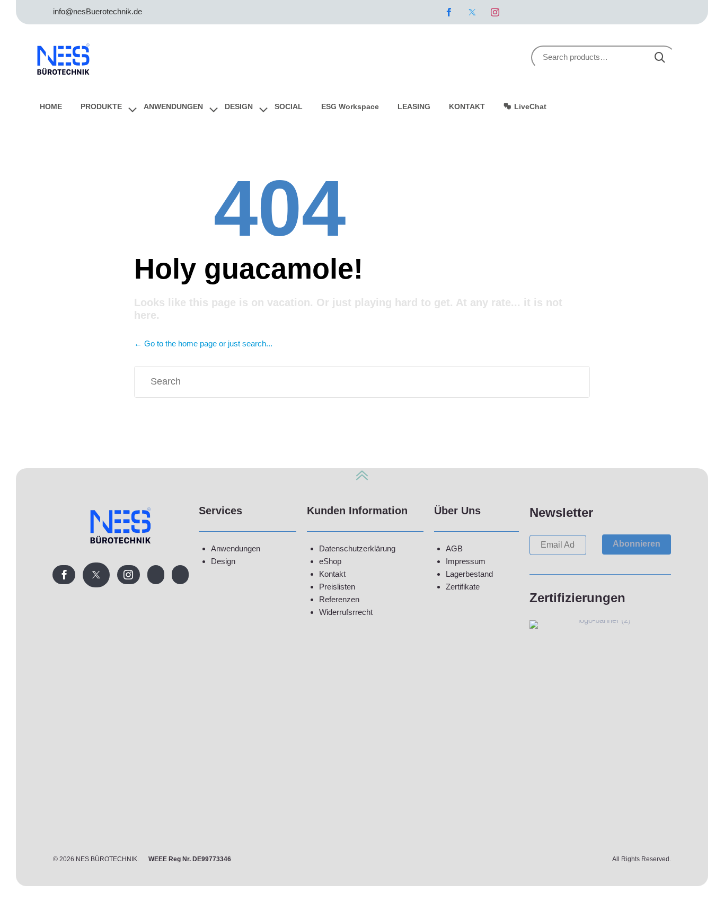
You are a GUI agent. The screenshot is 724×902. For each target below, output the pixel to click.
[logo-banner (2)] (600, 619)
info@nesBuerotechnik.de (97, 11)
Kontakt (332, 573)
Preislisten (337, 586)
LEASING (414, 106)
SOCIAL (289, 106)
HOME (51, 106)
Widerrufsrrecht (346, 612)
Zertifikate (463, 586)
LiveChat (530, 106)
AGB (454, 548)
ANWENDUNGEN (173, 106)
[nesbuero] (63, 57)
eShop (330, 561)
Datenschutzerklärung (357, 548)
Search (660, 57)
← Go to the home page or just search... (203, 343)
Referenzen (339, 599)
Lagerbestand (469, 573)
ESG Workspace (350, 106)
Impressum (465, 561)
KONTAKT (467, 106)
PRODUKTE (101, 106)
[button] (636, 544)
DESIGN (239, 106)
